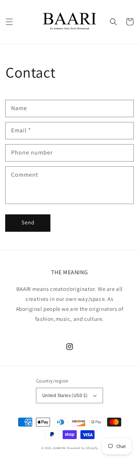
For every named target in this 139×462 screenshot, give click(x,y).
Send (27, 222)
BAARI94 (59, 448)
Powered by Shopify (82, 448)
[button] (9, 22)
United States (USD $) (64, 395)
